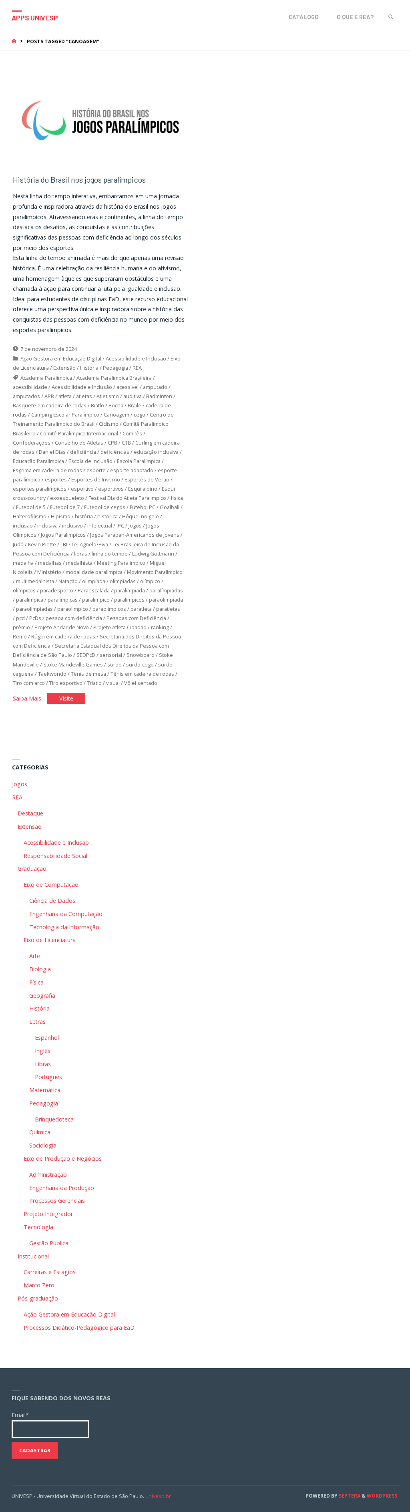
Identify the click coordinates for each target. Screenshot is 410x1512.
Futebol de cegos (104, 507)
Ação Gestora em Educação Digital (60, 358)
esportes (56, 479)
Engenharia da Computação (65, 914)
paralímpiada (129, 590)
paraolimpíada (166, 599)
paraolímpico (72, 608)
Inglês (42, 1051)
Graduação (32, 868)
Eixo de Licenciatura (50, 940)
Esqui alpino (142, 488)
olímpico (150, 581)
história (84, 516)
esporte (96, 470)
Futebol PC (142, 507)
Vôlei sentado (140, 683)
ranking (160, 627)
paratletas (168, 608)
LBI (63, 544)
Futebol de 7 (65, 507)
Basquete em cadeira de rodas (49, 405)
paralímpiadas (166, 590)
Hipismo (60, 516)
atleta (65, 396)
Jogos (19, 784)
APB (49, 396)
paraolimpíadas (34, 608)
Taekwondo (52, 673)
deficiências (114, 451)
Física (36, 982)
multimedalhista (35, 581)
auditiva (132, 396)
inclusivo (72, 525)
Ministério (49, 572)
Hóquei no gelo (140, 516)
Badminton (159, 396)
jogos (135, 525)
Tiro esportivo (65, 683)
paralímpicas (63, 599)
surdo (114, 664)
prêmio (21, 627)
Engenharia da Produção (61, 1188)
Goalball (169, 507)
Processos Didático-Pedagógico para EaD (79, 1327)
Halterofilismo (29, 516)
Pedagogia (115, 367)
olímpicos (24, 590)
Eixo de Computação (51, 884)
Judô (18, 544)
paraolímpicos (109, 608)
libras (80, 553)
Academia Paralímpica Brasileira (114, 377)
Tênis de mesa (88, 673)
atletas (84, 396)
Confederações (31, 442)
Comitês (132, 433)
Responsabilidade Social (55, 856)
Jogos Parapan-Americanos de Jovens (134, 534)
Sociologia (42, 1145)
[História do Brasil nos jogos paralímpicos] (101, 120)
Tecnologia (38, 1227)
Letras (37, 1021)
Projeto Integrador (48, 1214)
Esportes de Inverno (95, 479)
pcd (20, 618)
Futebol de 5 (31, 507)
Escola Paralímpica (139, 461)
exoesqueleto (67, 497)
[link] (391, 17)
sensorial (111, 654)
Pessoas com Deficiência (136, 618)
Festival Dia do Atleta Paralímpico (127, 497)
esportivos (111, 488)
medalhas (50, 562)
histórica (107, 516)
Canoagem (116, 414)
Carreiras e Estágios (50, 1272)
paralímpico (96, 599)
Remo (20, 636)
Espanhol (47, 1037)
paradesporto (56, 590)
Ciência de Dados (52, 900)
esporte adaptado (131, 470)
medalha (23, 562)
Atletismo (107, 396)
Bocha (116, 405)
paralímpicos (129, 599)
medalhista (79, 562)
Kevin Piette (42, 544)
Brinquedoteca (54, 1119)
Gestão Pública (48, 1243)
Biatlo (97, 405)
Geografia (42, 995)
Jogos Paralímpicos (63, 534)
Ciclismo (109, 423)
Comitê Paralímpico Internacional (79, 433)
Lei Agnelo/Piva (90, 544)
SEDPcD (85, 654)
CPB (112, 442)
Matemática (44, 1090)
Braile (134, 405)
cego (139, 414)
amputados (26, 396)
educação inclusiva (156, 451)
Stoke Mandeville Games (73, 664)
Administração (48, 1174)
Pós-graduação (38, 1298)
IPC (120, 525)
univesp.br (158, 1496)
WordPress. (383, 1495)
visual (113, 683)
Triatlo (94, 683)
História (89, 367)
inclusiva (47, 525)
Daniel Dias (52, 451)
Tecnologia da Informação (64, 927)
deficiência (83, 451)
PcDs (35, 618)
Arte (34, 956)
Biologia (40, 969)
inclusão (23, 525)
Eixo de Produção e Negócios (63, 1158)
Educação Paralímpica (38, 461)
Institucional (33, 1256)
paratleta (141, 608)
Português (48, 1077)
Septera (349, 1495)
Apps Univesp (35, 18)
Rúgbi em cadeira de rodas (63, 636)
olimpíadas (123, 581)
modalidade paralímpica (94, 572)
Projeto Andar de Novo (61, 627)
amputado (155, 387)
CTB (126, 442)
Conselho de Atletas (79, 442)
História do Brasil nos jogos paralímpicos (79, 179)
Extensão (64, 367)
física (177, 497)
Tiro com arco (29, 683)
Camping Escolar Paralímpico (65, 414)
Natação (68, 581)
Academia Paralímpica (46, 377)
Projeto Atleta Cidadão (120, 627)
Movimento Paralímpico (155, 572)
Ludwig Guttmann (153, 553)
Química (39, 1132)
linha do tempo (110, 553)
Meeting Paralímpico (121, 562)
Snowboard (141, 654)
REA (137, 367)
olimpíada (93, 581)
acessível (128, 387)
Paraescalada (94, 590)
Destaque (30, 813)
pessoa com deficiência (74, 618)
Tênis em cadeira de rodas (142, 673)
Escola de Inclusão (90, 461)
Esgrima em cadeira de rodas (47, 470)
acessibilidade (30, 387)
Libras (43, 1064)
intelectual (99, 525)
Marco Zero (39, 1285)
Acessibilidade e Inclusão (136, 358)
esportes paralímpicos (39, 488)
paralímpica (29, 599)
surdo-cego (140, 664)
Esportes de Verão (147, 479)
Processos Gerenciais (57, 1200)
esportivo (82, 488)
